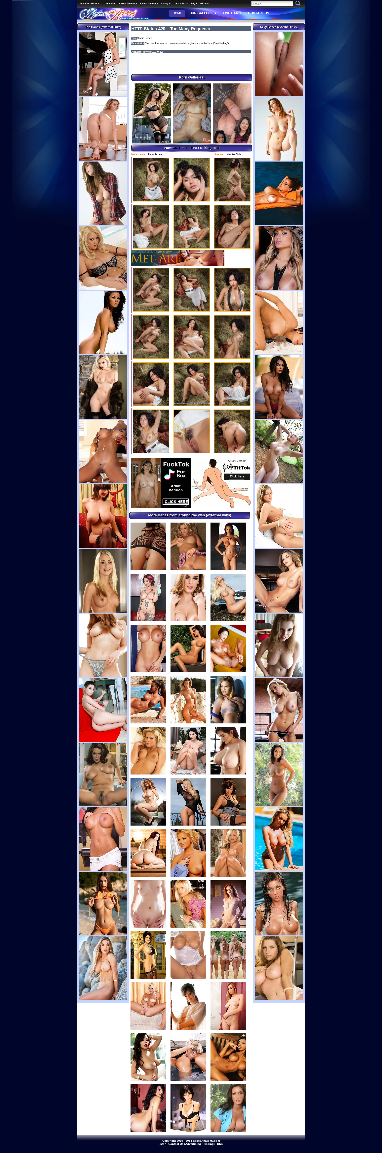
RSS (220, 1143)
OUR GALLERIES (202, 13)
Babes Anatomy (149, 3)
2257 (163, 1143)
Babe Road (181, 3)
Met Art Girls (234, 154)
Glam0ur (111, 3)
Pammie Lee (155, 154)
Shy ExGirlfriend (200, 3)
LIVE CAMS (232, 13)
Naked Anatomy (128, 3)
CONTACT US (258, 13)
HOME (177, 13)
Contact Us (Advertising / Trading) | (192, 1143)
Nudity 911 (167, 3)
